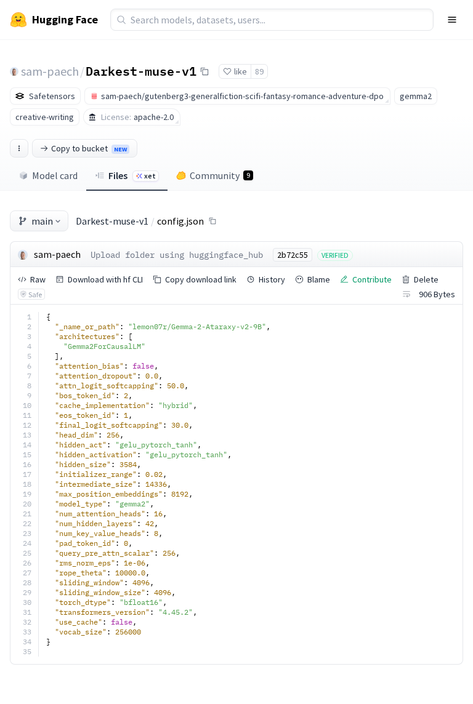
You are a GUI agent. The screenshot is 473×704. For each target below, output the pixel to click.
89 (259, 71)
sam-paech (50, 71)
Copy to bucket (89, 148)
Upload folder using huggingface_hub (177, 254)
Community (220, 175)
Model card (55, 175)
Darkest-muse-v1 (141, 71)
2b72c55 (292, 254)
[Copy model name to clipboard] (204, 71)
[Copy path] (212, 221)
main (42, 221)
